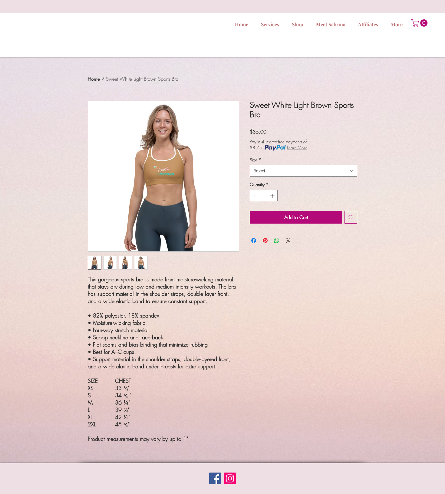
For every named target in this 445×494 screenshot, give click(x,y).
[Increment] (273, 195)
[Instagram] (230, 478)
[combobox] (303, 171)
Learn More (297, 147)
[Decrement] (254, 195)
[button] (420, 23)
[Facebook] (215, 478)
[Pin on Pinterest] (265, 240)
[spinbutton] (263, 195)
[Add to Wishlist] (350, 217)
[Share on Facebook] (253, 240)
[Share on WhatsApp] (276, 240)
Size (255, 160)
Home (94, 79)
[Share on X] (288, 240)
